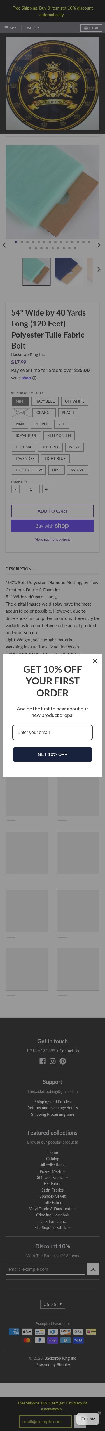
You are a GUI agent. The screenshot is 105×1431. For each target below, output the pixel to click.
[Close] (95, 661)
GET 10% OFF (52, 754)
